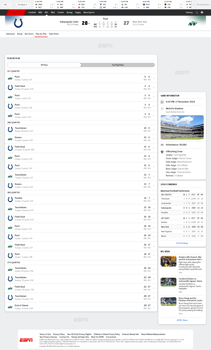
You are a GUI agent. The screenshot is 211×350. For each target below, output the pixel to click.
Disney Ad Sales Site (80, 337)
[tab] (44, 65)
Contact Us (64, 337)
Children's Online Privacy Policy (107, 334)
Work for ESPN (97, 337)
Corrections (111, 337)
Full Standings (182, 243)
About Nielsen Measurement (153, 334)
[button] (197, 12)
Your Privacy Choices (48, 337)
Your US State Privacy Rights (79, 334)
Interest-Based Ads (130, 334)
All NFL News (182, 320)
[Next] (193, 4)
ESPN (16, 12)
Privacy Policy (59, 334)
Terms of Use (45, 334)
